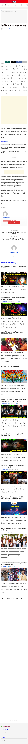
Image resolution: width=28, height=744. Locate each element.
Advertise (8, 733)
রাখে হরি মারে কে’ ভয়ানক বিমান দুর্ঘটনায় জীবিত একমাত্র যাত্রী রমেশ (12, 435)
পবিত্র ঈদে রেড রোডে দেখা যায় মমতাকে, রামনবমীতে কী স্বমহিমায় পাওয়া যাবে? (13, 563)
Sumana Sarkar (5, 469)
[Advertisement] (14, 45)
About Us (2, 733)
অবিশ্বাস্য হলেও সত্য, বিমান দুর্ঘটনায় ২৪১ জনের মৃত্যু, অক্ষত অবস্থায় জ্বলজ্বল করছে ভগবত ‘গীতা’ (14, 400)
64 (17, 403)
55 (17, 469)
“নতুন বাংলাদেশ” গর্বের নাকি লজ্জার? (10, 367)
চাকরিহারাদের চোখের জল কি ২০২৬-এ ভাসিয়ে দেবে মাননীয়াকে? (13, 529)
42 (17, 532)
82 (18, 270)
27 (19, 301)
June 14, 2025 (11, 403)
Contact (21, 733)
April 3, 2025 (11, 566)
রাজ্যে (16, 5)
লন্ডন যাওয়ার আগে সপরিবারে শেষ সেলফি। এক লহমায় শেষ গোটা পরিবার (12, 466)
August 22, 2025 (12, 335)
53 (16, 500)
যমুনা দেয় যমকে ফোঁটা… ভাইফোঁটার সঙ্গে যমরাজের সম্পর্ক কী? (14, 145)
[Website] (15, 221)
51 (17, 437)
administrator (7, 28)
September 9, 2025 (12, 301)
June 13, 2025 (11, 437)
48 (18, 335)
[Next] (15, 157)
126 (17, 368)
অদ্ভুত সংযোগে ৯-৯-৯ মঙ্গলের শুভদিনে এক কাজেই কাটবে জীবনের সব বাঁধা (13, 148)
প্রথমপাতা (3, 5)
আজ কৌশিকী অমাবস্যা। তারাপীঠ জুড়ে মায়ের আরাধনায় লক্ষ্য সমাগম (13, 151)
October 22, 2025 (12, 270)
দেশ (21, 5)
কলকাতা (10, 5)
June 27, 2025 (11, 368)
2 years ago (15, 28)
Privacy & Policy (15, 733)
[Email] (13, 221)
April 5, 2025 (11, 532)
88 (17, 566)
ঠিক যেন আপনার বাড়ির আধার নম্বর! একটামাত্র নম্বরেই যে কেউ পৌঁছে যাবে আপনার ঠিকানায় (12, 498)
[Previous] (13, 157)
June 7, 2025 (11, 500)
